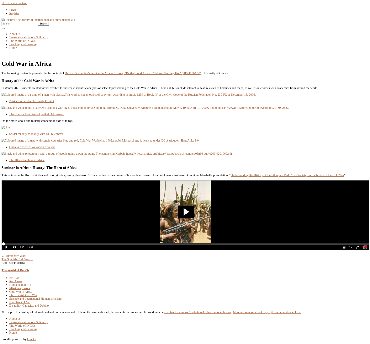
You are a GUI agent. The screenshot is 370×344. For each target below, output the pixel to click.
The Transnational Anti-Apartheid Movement (36, 114)
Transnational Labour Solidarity (28, 37)
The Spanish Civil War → (17, 259)
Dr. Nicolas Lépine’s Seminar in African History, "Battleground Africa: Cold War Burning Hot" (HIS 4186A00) (133, 73)
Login (13, 9)
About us (14, 33)
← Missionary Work (14, 255)
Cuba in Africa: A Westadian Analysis (32, 147)
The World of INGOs (22, 40)
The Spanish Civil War (23, 295)
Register (14, 13)
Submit (43, 23)
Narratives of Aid (19, 302)
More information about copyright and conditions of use (267, 312)
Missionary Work (19, 288)
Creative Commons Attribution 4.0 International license (197, 312)
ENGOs (14, 277)
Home (13, 47)
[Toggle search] (3, 28)
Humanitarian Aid (20, 284)
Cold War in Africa (20, 291)
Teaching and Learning (23, 44)
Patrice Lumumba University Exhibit (31, 101)
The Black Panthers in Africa (27, 160)
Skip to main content (14, 3)
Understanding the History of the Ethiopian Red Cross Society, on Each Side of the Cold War (287, 175)
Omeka (31, 339)
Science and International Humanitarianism (35, 298)
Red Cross (15, 281)
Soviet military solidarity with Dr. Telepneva (36, 134)
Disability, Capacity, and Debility (29, 305)
